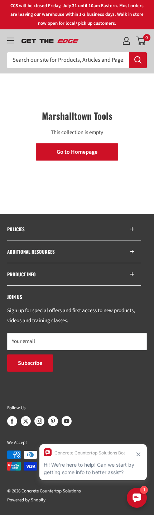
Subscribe (30, 363)
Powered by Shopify (26, 500)
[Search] (138, 60)
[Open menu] (10, 40)
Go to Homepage (77, 152)
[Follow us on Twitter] (26, 421)
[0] (140, 41)
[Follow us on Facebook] (12, 421)
